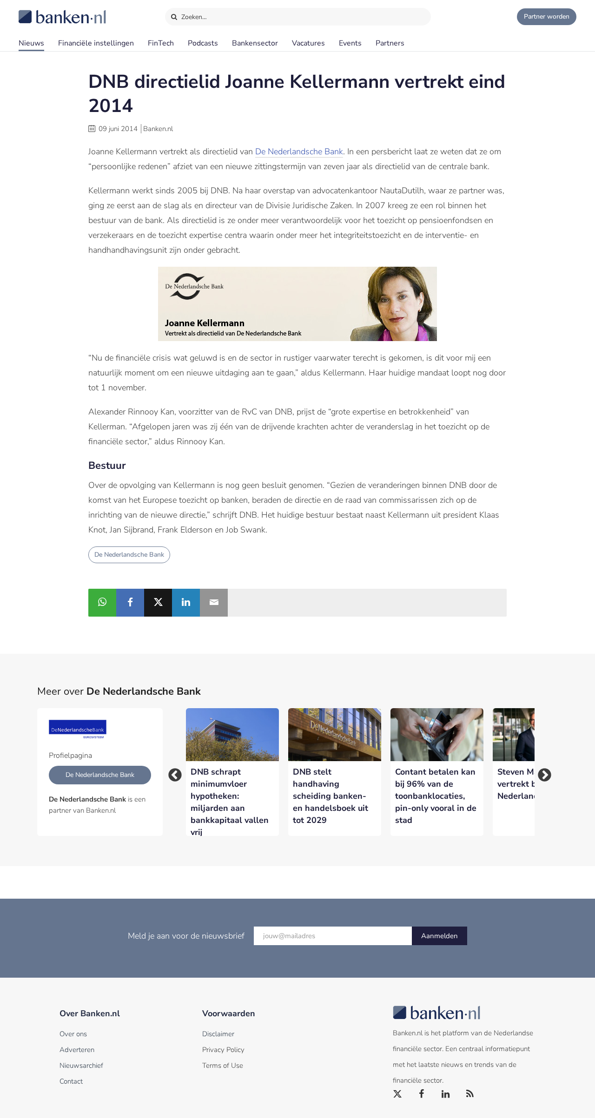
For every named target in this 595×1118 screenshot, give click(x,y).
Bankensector (255, 43)
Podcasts (203, 43)
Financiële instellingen (96, 43)
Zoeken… (193, 17)
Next (541, 772)
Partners (390, 43)
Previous (172, 772)
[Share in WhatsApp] (102, 603)
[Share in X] (158, 603)
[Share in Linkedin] (186, 603)
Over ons (73, 1034)
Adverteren (77, 1049)
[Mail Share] (214, 603)
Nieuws (31, 43)
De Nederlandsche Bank (299, 151)
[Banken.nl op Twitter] (398, 1094)
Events (350, 43)
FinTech (161, 43)
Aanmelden (439, 935)
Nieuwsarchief (81, 1065)
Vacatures (308, 43)
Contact (71, 1081)
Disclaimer (218, 1034)
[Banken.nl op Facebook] (422, 1094)
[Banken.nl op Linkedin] (446, 1094)
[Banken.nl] (39, 10)
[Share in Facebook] (130, 603)
